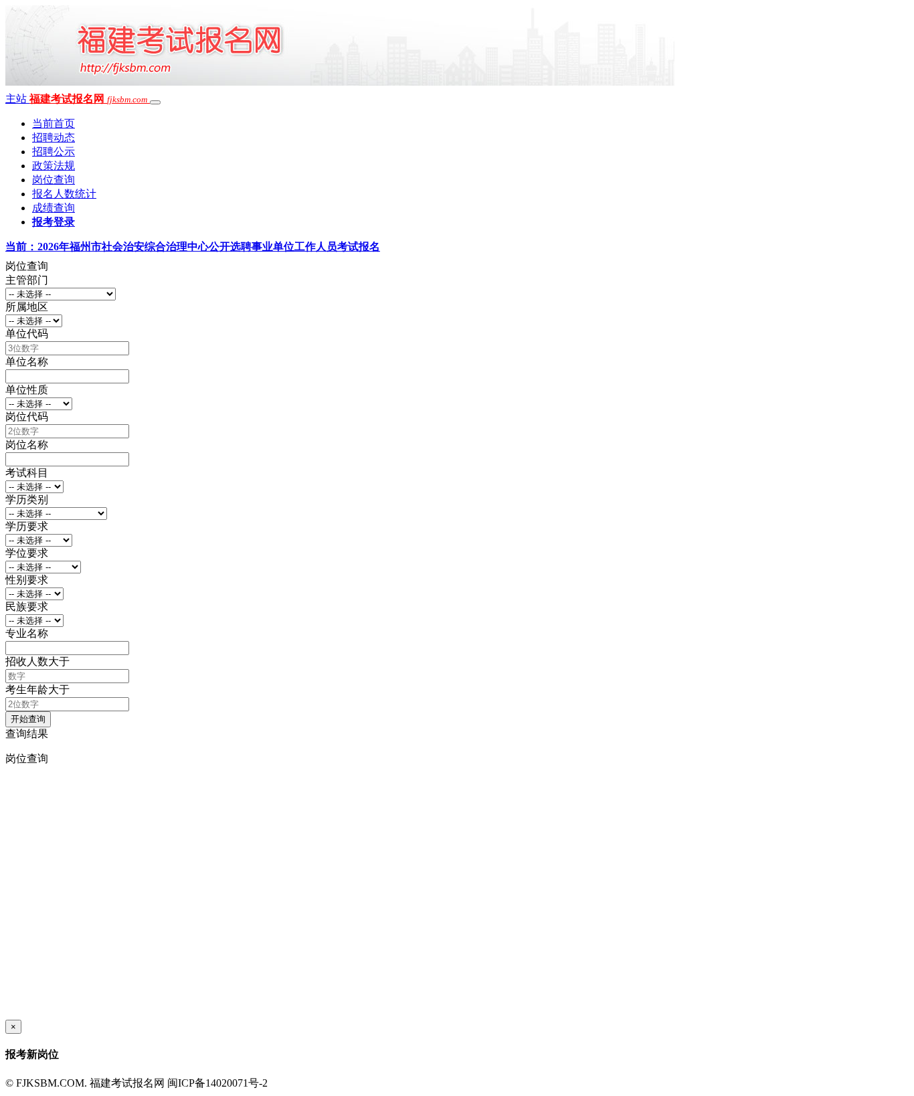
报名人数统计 (64, 193)
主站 (17, 98)
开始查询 (28, 719)
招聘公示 (53, 151)
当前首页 (53, 123)
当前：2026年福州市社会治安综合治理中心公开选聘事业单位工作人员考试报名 (192, 246)
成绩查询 (53, 207)
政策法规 (53, 165)
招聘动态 (53, 137)
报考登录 (53, 221)
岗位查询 (53, 179)
